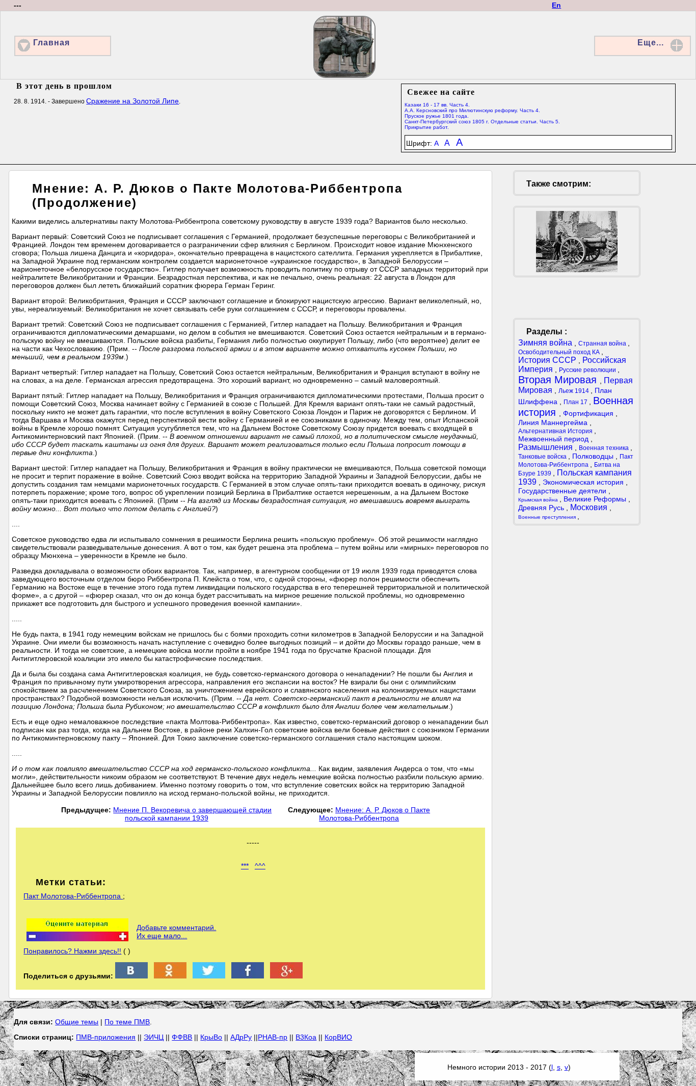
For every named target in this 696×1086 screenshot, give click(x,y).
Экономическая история (584, 482)
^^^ (260, 866)
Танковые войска (543, 456)
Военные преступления (547, 517)
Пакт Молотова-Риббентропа (73, 896)
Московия (589, 507)
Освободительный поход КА (559, 352)
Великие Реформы (596, 499)
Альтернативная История (556, 431)
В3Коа (306, 1037)
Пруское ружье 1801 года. (437, 116)
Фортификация (589, 413)
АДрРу (241, 1037)
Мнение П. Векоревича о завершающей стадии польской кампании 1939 (192, 814)
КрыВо (211, 1037)
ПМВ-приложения (106, 1037)
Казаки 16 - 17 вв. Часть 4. (437, 105)
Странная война (603, 343)
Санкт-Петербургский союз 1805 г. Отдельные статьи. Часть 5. (482, 121)
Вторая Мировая (559, 379)
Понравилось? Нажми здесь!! (72, 951)
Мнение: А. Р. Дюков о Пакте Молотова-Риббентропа (374, 814)
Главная (51, 42)
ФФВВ (182, 1037)
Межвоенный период (554, 439)
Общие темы (76, 1022)
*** (245, 866)
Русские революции (588, 370)
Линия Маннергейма (554, 422)
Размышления (546, 447)
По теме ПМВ (127, 1022)
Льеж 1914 (574, 390)
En (556, 5)
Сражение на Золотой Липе (132, 101)
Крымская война (538, 499)
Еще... (650, 42)
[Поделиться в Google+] (286, 976)
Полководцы (593, 456)
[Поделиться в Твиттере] (209, 976)
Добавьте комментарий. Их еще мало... (176, 931)
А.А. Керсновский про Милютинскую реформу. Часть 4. (472, 110)
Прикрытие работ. (427, 127)
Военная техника (604, 448)
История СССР (548, 360)
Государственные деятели (563, 491)
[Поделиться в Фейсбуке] (247, 976)
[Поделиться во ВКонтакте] (131, 976)
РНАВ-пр (272, 1037)
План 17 (576, 402)
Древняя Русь (542, 508)
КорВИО (338, 1037)
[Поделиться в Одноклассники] (170, 976)
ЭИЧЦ (154, 1037)
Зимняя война (546, 342)
